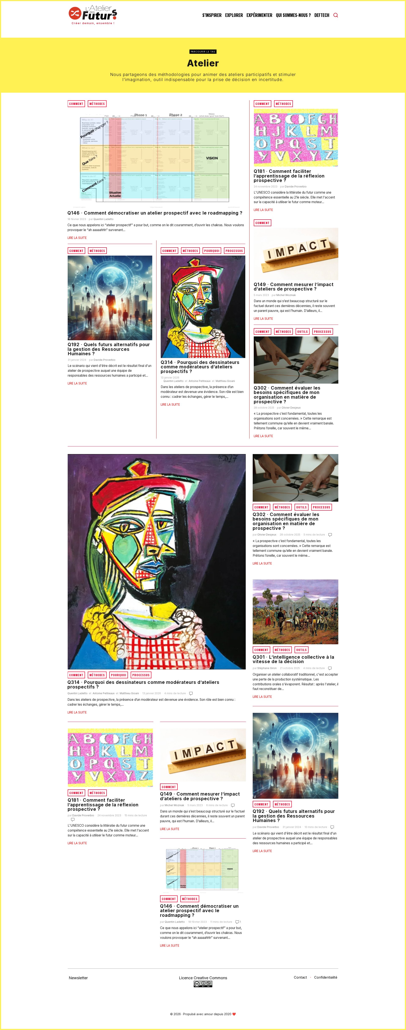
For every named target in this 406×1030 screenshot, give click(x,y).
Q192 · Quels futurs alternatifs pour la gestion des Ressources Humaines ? (109, 349)
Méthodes (97, 103)
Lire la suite (77, 238)
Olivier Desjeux (291, 407)
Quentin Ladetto (103, 219)
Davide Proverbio (296, 186)
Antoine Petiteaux (200, 381)
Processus (234, 250)
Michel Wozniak (286, 295)
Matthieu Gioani (225, 381)
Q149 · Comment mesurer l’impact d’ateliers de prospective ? (294, 286)
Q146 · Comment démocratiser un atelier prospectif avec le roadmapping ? (155, 213)
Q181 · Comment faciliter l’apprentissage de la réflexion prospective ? (289, 176)
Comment (76, 103)
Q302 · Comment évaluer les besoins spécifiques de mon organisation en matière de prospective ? (287, 395)
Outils (302, 331)
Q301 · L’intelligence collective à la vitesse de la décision (293, 659)
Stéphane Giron (267, 668)
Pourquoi (211, 250)
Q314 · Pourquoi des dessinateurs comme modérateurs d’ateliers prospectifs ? (200, 367)
